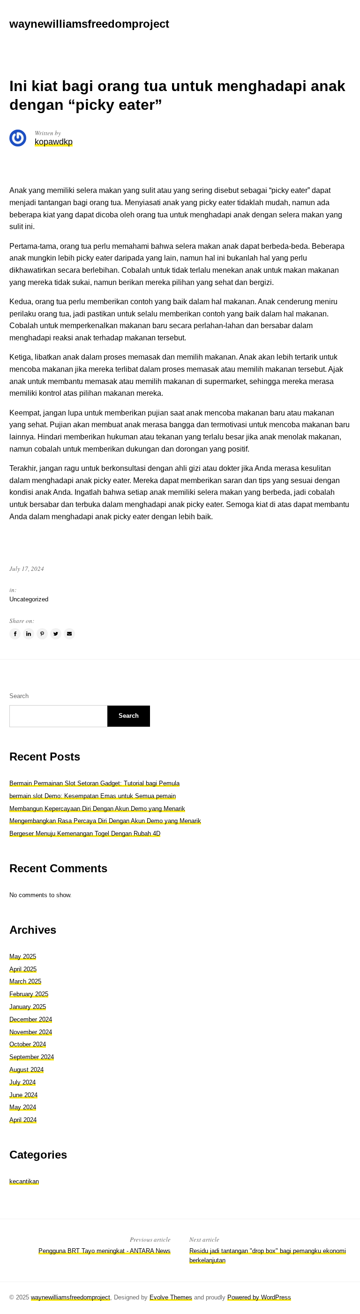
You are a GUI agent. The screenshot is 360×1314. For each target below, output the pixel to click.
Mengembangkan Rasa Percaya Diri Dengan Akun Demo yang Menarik (105, 820)
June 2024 (23, 1095)
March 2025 (25, 981)
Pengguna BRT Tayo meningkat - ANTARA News (104, 1250)
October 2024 (27, 1044)
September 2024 (31, 1056)
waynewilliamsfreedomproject (70, 1297)
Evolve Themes (171, 1297)
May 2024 (22, 1107)
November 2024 (30, 1032)
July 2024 (22, 1082)
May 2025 (22, 956)
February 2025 (28, 994)
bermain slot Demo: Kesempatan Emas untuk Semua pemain (92, 795)
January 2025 (27, 1006)
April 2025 (23, 969)
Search (19, 695)
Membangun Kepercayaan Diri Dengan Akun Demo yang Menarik (97, 808)
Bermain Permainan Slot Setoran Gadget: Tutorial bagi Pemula (94, 783)
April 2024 (23, 1119)
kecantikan (24, 1181)
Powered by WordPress (259, 1297)
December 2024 (30, 1019)
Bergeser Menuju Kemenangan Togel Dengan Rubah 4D (84, 833)
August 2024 (26, 1069)
